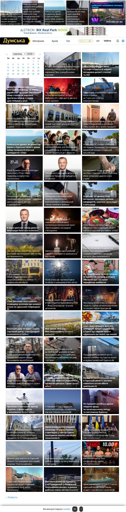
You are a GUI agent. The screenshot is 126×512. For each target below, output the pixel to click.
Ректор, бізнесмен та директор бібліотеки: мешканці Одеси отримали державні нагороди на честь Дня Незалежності (98, 252)
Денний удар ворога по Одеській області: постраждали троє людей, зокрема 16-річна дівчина (23, 461)
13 (23, 67)
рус (98, 40)
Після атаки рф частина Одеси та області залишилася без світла (61, 281)
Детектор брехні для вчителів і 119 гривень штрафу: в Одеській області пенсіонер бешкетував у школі (23, 122)
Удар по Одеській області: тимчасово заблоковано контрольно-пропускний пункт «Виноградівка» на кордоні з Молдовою (60, 225)
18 (13, 70)
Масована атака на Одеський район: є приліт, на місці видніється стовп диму (62, 461)
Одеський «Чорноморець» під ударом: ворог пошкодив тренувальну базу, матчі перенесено (20, 485)
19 (18, 70)
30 (38, 74)
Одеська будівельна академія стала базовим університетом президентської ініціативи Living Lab (100, 433)
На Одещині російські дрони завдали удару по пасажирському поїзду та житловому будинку (98, 407)
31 (8, 77)
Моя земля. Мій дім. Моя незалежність (59, 331)
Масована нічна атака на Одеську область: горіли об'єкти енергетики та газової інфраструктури (100, 305)
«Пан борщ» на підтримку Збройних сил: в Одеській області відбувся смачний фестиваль (100, 228)
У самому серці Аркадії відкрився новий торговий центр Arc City (61, 124)
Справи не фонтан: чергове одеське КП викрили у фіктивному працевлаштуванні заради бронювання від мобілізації (23, 356)
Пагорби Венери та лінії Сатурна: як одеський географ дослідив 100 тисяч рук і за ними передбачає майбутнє (100, 278)
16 (38, 67)
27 (23, 74)
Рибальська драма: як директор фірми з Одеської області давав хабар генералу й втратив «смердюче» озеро (54, 17)
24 (8, 74)
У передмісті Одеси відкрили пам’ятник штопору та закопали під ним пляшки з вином (60, 409)
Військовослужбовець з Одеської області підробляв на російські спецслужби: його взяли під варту (99, 124)
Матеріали (38, 41)
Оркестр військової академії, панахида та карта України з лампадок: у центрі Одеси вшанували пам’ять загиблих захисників (60, 432)
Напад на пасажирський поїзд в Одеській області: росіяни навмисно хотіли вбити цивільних (99, 381)
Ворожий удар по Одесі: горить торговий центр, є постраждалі (23, 331)
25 (13, 74)
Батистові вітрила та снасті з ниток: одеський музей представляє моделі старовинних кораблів (100, 487)
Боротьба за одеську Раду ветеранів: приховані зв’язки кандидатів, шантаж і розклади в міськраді (100, 200)
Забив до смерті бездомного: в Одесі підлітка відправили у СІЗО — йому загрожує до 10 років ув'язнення (61, 304)
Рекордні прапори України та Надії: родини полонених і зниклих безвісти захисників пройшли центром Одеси (62, 380)
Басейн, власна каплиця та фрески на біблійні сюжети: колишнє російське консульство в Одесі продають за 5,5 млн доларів (23, 433)
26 (18, 74)
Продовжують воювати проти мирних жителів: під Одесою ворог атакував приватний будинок (100, 357)
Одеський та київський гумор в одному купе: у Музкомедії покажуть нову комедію (23, 381)
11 (13, 67)
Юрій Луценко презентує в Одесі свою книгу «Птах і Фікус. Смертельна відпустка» (22, 174)
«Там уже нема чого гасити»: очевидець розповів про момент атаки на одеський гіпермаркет (24, 304)
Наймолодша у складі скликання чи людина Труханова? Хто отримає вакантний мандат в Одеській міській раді (100, 148)
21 (28, 70)
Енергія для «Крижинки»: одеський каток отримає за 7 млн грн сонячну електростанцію (100, 96)
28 (28, 74)
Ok (74, 509)
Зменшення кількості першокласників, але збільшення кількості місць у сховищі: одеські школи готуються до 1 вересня (61, 148)
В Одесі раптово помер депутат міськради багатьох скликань (23, 229)
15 (33, 67)
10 (8, 67)
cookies (66, 509)
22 (33, 70)
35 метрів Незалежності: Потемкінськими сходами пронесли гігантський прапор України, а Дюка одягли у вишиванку (22, 406)
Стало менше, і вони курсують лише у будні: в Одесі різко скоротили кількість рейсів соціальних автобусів (21, 278)
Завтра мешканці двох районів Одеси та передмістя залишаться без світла (61, 254)
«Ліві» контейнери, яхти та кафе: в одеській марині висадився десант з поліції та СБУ (11, 20)
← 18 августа (11, 497)
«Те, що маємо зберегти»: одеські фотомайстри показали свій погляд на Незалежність (24, 254)
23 (38, 70)
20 (23, 70)
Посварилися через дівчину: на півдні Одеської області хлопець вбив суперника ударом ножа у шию (100, 174)
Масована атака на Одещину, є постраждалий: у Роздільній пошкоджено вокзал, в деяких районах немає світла (61, 485)
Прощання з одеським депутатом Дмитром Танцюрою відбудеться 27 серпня (61, 176)
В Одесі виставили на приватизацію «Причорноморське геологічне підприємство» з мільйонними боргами (62, 70)
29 (33, 74)
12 (18, 67)
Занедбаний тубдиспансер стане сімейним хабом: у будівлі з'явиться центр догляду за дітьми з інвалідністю (24, 200)
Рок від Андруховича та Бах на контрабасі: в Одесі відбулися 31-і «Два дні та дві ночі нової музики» (61, 96)
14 (28, 67)
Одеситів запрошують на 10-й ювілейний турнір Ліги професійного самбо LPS (97, 459)
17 (8, 70)
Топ (68, 41)
